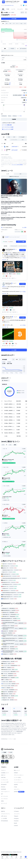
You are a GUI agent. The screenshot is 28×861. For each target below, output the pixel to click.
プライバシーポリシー (19, 775)
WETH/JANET (15, 150)
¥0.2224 (11, 618)
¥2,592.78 (14, 641)
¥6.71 (8, 663)
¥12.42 (9, 693)
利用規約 (16, 772)
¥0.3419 (14, 644)
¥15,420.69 (9, 673)
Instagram (16, 818)
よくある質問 (4, 818)
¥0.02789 (9, 630)
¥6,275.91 (14, 651)
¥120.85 (8, 687)
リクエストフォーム (5, 813)
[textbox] (15, 238)
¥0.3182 (10, 661)
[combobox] (14, 51)
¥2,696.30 (14, 628)
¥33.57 (9, 681)
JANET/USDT (14, 146)
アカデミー (3, 770)
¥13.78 (10, 685)
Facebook (16, 820)
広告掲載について (5, 772)
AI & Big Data (4, 115)
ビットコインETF (4, 782)
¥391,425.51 (11, 671)
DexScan (3, 786)
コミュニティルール (18, 782)
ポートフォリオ (4, 796)
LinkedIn (16, 825)
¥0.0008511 (10, 612)
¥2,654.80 (14, 638)
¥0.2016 (10, 695)
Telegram (16, 816)
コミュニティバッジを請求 (8, 129)
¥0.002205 (10, 648)
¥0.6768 (9, 632)
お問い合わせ (4, 816)
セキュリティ (17, 789)
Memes (9, 115)
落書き (2, 801)
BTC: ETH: (9, 5)
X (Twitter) (16, 811)
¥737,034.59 (11, 614)
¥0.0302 (10, 625)
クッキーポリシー (18, 779)
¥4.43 (8, 697)
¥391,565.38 (10, 608)
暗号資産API (3, 784)
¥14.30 (7, 679)
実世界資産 (3, 789)
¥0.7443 (10, 699)
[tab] (18, 48)
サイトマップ (4, 803)
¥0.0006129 (9, 691)
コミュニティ (17, 813)
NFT (2, 793)
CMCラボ (3, 775)
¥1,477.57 (11, 610)
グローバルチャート (5, 791)
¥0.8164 (9, 653)
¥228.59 (8, 667)
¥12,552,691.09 (11, 665)
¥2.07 (10, 669)
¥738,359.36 (10, 616)
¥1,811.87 (11, 683)
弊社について (17, 770)
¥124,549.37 (10, 675)
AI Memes (15, 115)
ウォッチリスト (4, 798)
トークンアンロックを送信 (8, 127)
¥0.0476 (11, 620)
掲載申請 (3, 811)
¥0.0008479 (10, 689)
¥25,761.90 (14, 623)
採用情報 (16, 791)
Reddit (15, 823)
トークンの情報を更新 (7, 124)
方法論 (15, 786)
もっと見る (24, 227)
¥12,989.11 (10, 677)
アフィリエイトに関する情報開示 (17, 164)
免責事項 (16, 784)
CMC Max (3, 777)
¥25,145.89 (14, 635)
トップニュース (4, 779)
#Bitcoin (4, 286)
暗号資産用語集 (4, 820)
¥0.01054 (10, 646)
